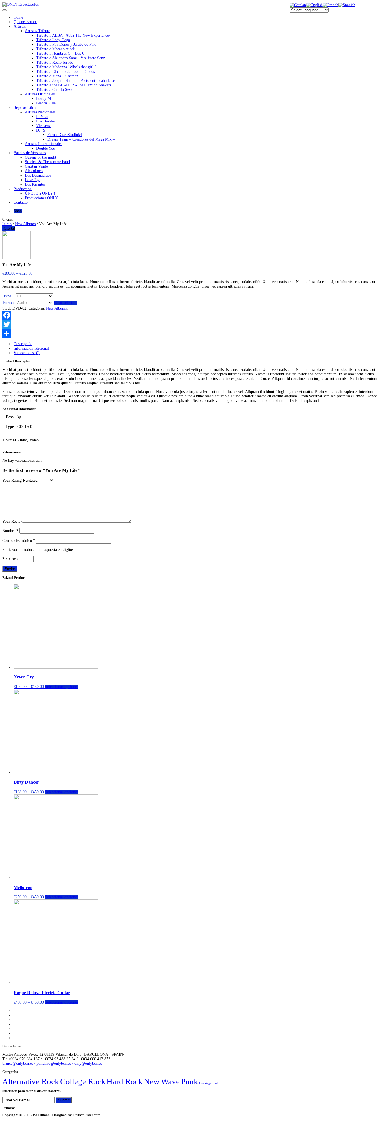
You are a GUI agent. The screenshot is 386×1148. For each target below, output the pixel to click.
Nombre (10, 531)
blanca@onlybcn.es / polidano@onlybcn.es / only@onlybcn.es (52, 1063)
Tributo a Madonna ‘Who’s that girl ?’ (67, 67)
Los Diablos (45, 121)
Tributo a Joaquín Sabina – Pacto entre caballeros (75, 80)
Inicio (7, 224)
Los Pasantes (35, 184)
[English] (314, 5)
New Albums (25, 224)
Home (18, 17)
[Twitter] (193, 324)
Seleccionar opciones (61, 687)
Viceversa (43, 126)
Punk (189, 1081)
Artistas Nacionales (40, 112)
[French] (330, 5)
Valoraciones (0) (27, 353)
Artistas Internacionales (43, 144)
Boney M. (44, 99)
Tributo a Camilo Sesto (54, 89)
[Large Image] (16, 258)
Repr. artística (25, 108)
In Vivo (42, 117)
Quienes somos (25, 22)
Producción (23, 189)
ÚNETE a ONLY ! (40, 193)
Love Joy (32, 180)
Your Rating (12, 480)
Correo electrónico (18, 540)
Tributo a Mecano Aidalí (55, 49)
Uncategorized (208, 1083)
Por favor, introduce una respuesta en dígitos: (38, 549)
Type (7, 296)
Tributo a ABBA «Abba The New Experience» (73, 35)
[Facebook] (193, 315)
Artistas (20, 26)
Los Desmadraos (38, 175)
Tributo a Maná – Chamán (57, 76)
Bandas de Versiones (30, 153)
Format (9, 303)
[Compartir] (193, 333)
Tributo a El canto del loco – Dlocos (65, 71)
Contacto (21, 202)
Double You (45, 148)
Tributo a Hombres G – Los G (60, 53)
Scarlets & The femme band (47, 162)
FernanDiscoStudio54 (64, 135)
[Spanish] (346, 5)
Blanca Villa (46, 103)
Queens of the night (40, 157)
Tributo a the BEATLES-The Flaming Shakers (73, 85)
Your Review (12, 521)
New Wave (162, 1081)
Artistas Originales (40, 94)
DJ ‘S (40, 130)
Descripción (23, 344)
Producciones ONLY (41, 198)
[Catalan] (298, 5)
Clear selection (65, 303)
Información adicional (31, 348)
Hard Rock (125, 1081)
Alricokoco (34, 171)
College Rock (82, 1081)
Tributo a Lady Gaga (53, 40)
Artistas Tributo (37, 31)
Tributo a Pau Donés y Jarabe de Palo (66, 44)
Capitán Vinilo (36, 166)
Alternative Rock (30, 1081)
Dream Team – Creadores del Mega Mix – (81, 139)
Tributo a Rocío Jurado (54, 62)
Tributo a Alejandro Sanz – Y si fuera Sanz (70, 58)
